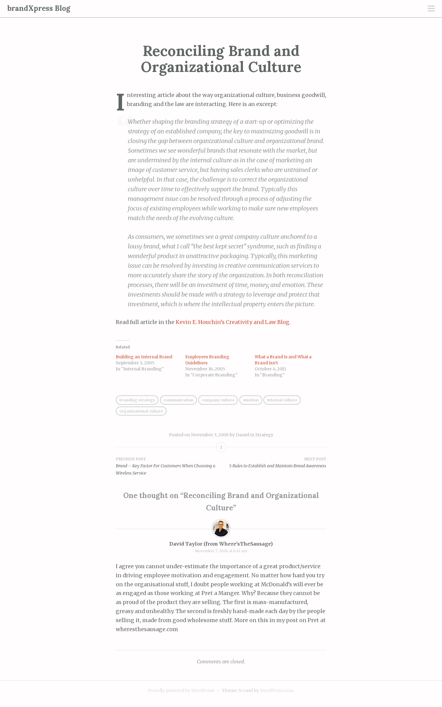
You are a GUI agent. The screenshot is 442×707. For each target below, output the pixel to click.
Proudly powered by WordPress (181, 690)
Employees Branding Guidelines (207, 360)
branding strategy (137, 400)
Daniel (242, 435)
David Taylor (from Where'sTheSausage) (221, 544)
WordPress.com (276, 690)
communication (178, 400)
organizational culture (141, 411)
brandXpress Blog (38, 8)
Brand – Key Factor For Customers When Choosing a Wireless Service (165, 466)
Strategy (264, 435)
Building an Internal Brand (144, 357)
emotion (251, 400)
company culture (218, 400)
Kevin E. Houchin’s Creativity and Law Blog (233, 322)
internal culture (282, 400)
